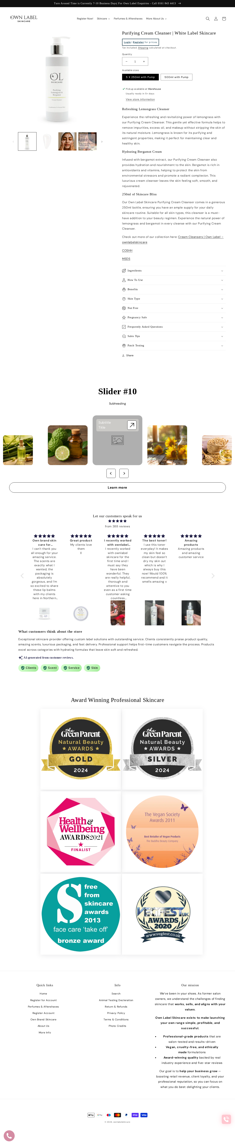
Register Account (43, 1013)
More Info (45, 1032)
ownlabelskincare (121, 1122)
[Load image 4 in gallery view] (87, 141)
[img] (117, 521)
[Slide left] (13, 141)
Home (43, 993)
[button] (208, 19)
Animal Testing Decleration (116, 1000)
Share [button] (130, 355)
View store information (140, 99)
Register (138, 42)
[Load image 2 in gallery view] (47, 141)
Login (127, 42)
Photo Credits (117, 1026)
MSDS (126, 259)
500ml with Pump (176, 77)
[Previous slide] (111, 473)
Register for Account (43, 1000)
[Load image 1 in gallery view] (27, 141)
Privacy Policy (116, 1013)
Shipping (143, 47)
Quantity (127, 54)
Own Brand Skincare (43, 1019)
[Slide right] (102, 141)
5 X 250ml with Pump (140, 77)
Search (116, 993)
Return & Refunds (116, 1006)
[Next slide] (124, 473)
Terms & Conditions (116, 1019)
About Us (43, 1026)
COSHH (127, 250)
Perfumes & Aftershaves (43, 1006)
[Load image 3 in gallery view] (67, 141)
